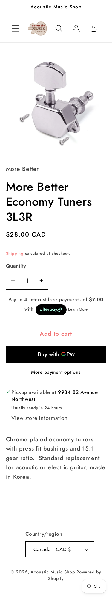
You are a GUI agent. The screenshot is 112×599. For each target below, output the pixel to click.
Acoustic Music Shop (52, 572)
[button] (15, 28)
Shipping (15, 253)
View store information (39, 418)
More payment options (56, 372)
